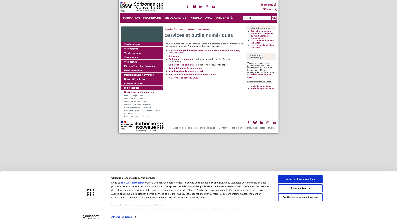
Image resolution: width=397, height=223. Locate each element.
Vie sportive (130, 61)
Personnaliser (298, 188)
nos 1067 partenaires (132, 182)
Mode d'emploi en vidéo (262, 88)
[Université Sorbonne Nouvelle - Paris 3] (141, 7)
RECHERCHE (152, 17)
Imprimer (272, 128)
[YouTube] (213, 8)
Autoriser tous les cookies (300, 179)
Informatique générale (133, 96)
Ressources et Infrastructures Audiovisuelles (142, 110)
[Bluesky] (194, 8)
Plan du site (237, 128)
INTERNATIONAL (201, 17)
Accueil (168, 29)
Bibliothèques (131, 87)
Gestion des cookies (184, 128)
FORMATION (131, 17)
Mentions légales (256, 128)
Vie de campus (132, 44)
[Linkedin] (201, 8)
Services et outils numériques (140, 92)
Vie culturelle (131, 57)
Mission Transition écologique (140, 66)
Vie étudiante (131, 48)
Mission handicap (133, 70)
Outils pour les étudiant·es (135, 102)
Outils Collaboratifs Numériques (185, 68)
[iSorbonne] (268, 4)
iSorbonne (128, 113)
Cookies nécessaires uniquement (300, 197)
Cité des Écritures (134, 83)
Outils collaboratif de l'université (137, 104)
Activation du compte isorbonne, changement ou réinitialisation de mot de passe (262, 34)
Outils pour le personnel (134, 99)
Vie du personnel (133, 53)
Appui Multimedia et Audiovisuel (185, 71)
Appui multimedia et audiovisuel (137, 107)
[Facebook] (188, 8)
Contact (223, 128)
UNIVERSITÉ (224, 17)
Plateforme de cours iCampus (136, 116)
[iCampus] (268, 9)
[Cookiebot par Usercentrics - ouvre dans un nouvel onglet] (90, 217)
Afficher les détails (121, 217)
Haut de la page (206, 128)
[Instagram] (207, 8)
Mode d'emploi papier (261, 86)
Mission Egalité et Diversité (139, 74)
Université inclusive (134, 79)
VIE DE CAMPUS (175, 17)
